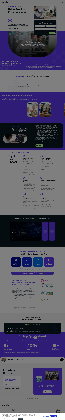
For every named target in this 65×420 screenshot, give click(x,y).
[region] (32, 416)
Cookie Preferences (46, 416)
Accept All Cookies (53, 416)
